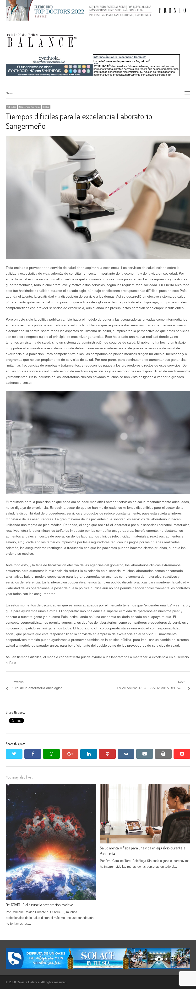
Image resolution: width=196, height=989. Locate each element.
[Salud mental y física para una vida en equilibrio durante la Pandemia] (145, 786)
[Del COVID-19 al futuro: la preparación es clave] (51, 786)
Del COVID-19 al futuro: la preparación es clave (39, 904)
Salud (46, 107)
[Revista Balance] (77, 40)
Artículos (11, 107)
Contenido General (29, 107)
